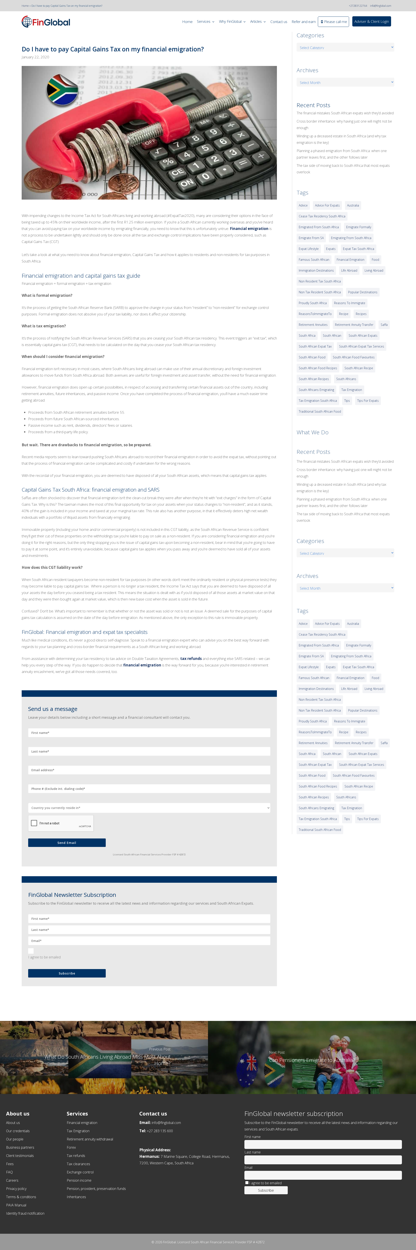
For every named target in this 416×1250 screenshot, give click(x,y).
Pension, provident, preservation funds (96, 1188)
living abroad (374, 270)
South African (332, 335)
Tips (347, 401)
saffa (384, 325)
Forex (71, 1147)
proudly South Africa (313, 303)
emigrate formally (358, 227)
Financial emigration (82, 1122)
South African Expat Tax (315, 346)
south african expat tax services (361, 346)
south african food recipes (318, 368)
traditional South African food (320, 411)
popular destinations (362, 292)
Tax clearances (78, 1163)
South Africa (307, 335)
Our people (14, 1139)
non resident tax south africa (320, 281)
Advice (303, 205)
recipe (343, 314)
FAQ (9, 1172)
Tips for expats (368, 401)
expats (331, 249)
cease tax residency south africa (322, 216)
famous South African (314, 260)
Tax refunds (76, 1155)
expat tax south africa (358, 249)
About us (13, 1122)
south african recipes (314, 379)
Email (248, 1167)
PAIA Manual (16, 1205)
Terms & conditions (21, 1196)
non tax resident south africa (320, 292)
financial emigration (350, 260)
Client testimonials (20, 1155)
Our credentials (18, 1131)
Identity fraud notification (25, 1213)
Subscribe (67, 973)
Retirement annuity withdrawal (90, 1139)
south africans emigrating (316, 390)
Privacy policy (16, 1188)
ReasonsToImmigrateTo (315, 314)
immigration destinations (316, 270)
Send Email (66, 843)
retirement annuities (313, 325)
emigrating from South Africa (351, 238)
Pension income (79, 1180)
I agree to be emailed (44, 957)
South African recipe (358, 368)
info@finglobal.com (380, 6)
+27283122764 (358, 6)
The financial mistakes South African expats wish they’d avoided (345, 113)
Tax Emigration (78, 1131)
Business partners (20, 1147)
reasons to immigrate (349, 303)
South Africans (346, 379)
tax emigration (351, 390)
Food (375, 260)
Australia (353, 205)
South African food (312, 357)
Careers (12, 1180)
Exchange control (80, 1172)
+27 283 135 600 (160, 1131)
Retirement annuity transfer (354, 325)
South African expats (363, 335)
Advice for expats (327, 205)
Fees (10, 1163)
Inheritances (76, 1196)
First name (252, 1136)
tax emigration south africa (318, 401)
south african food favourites (354, 357)
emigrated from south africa (319, 227)
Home (25, 6)
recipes (361, 314)
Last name (252, 1152)
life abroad (349, 270)
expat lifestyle (309, 249)
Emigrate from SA (311, 238)
